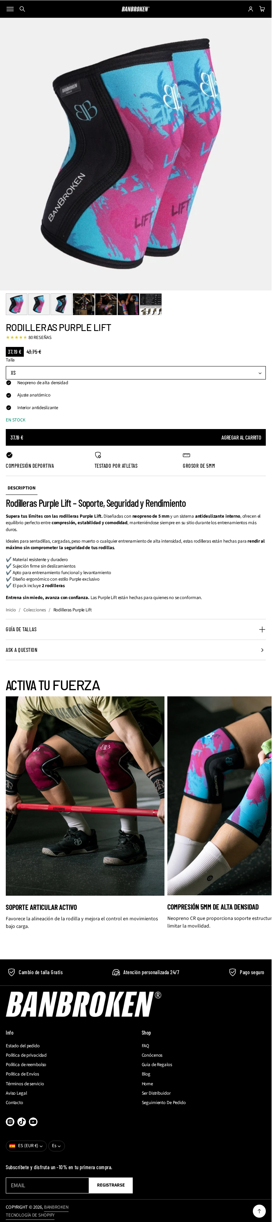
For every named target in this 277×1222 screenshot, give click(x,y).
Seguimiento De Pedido (164, 1102)
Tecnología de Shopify (30, 1215)
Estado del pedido (23, 1046)
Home (147, 1084)
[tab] (22, 488)
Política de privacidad (26, 1055)
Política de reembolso (26, 1064)
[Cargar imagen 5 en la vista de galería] (106, 304)
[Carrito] (261, 9)
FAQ (146, 1046)
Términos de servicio (25, 1084)
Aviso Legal (16, 1093)
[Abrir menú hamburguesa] (10, 9)
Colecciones (34, 610)
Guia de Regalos (157, 1064)
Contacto (14, 1102)
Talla (10, 360)
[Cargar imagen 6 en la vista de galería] (128, 304)
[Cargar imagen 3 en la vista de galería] (61, 304)
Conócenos (152, 1055)
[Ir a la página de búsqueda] (22, 9)
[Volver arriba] (259, 1211)
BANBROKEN (56, 1207)
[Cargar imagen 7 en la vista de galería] (151, 304)
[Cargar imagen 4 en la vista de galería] (83, 304)
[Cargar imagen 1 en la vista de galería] (16, 304)
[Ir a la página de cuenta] (250, 9)
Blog (146, 1074)
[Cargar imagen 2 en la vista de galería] (39, 304)
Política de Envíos (22, 1074)
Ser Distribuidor (156, 1093)
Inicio (11, 610)
